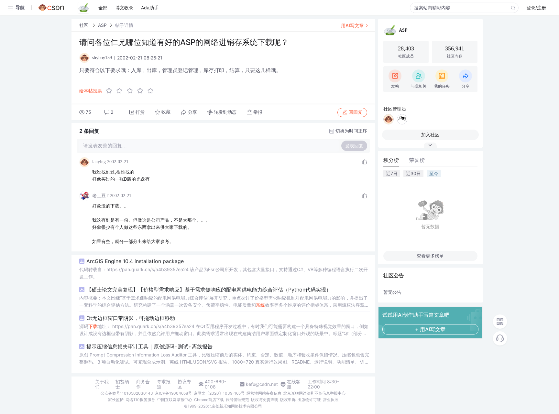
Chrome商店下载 (209, 399)
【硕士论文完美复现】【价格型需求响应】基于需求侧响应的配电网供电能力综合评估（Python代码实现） (208, 289)
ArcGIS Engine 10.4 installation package (135, 261)
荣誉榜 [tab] (417, 160)
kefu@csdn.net (262, 384)
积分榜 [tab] (391, 160)
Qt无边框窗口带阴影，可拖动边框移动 (130, 318)
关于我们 (102, 384)
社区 (84, 25)
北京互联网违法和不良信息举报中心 (314, 393)
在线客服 (294, 384)
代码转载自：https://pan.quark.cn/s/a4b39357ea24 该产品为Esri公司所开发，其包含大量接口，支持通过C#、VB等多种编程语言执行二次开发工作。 (223, 273)
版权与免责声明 (264, 399)
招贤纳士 (122, 384)
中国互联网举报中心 (174, 399)
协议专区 (184, 384)
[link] (84, 25)
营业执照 (330, 399)
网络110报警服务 (140, 399)
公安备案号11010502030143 (127, 393)
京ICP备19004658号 (173, 393)
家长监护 (116, 399)
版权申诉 (288, 399)
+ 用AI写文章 (430, 329)
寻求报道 (163, 384)
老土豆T (100, 195)
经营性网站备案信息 (264, 393)
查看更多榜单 (430, 256)
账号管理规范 (237, 399)
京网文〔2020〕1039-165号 (219, 393)
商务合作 (143, 384)
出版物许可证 (309, 399)
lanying (99, 161)
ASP (102, 25)
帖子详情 (124, 25)
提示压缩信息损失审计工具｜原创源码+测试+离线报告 (149, 346)
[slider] (132, 91)
